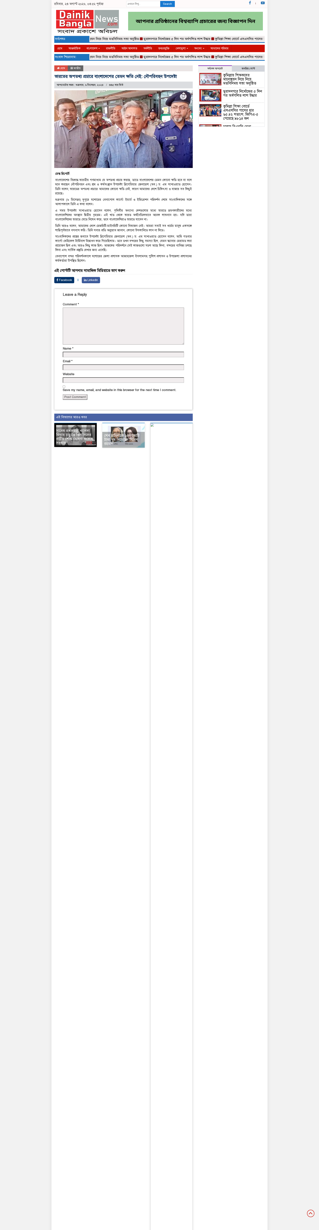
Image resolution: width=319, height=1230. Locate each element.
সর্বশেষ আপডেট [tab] (215, 68)
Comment (71, 304)
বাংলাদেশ (92, 48)
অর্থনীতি (147, 48)
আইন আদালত (129, 48)
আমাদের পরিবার (219, 48)
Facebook (65, 280)
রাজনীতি (110, 48)
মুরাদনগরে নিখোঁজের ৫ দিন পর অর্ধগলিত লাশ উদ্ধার (161, 39)
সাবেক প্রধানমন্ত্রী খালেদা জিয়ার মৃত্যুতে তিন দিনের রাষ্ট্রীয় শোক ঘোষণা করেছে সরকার (74, 437)
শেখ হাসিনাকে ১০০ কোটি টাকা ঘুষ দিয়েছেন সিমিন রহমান (121, 439)
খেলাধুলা (181, 48)
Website (68, 374)
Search (167, 4)
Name (68, 348)
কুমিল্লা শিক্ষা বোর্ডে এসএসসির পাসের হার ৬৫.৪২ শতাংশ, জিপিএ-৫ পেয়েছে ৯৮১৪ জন (254, 39)
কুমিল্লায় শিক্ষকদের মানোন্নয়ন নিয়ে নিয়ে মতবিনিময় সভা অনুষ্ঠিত (239, 79)
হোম (59, 48)
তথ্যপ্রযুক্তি (163, 48)
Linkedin (92, 280)
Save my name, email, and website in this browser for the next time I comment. (119, 390)
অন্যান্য (198, 48)
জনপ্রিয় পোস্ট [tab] (248, 68)
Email (68, 361)
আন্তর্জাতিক (74, 48)
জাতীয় (77, 68)
